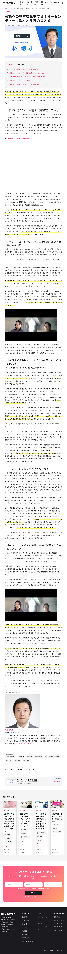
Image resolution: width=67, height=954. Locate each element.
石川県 (26, 760)
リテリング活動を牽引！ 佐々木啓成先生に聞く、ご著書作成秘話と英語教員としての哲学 (41, 821)
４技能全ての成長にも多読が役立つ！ (21, 80)
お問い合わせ (58, 927)
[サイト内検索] (62, 3)
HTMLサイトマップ (61, 950)
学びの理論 (29, 3)
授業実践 (22, 3)
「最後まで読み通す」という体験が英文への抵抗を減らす (27, 77)
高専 (17, 760)
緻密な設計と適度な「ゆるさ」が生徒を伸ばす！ (57, 817)
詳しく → (57, 782)
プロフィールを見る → (26, 744)
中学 (21, 757)
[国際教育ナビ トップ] (10, 3)
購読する (33, 893)
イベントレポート (27, 941)
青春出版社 (11, 757)
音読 (9, 760)
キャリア (24, 927)
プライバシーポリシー (48, 950)
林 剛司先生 (9, 730)
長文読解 (38, 757)
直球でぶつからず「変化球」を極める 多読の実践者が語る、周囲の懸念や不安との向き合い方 (9, 822)
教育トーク (25, 934)
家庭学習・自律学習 (52, 757)
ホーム (6, 8)
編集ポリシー (58, 917)
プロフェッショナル (54, 3)
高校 (29, 757)
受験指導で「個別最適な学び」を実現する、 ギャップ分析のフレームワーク (25, 820)
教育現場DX (25, 938)
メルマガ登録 (58, 930)
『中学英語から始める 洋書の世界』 (19, 138)
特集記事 (24, 931)
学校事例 (36, 3)
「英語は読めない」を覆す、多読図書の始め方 (24, 69)
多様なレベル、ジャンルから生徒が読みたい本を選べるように (28, 73)
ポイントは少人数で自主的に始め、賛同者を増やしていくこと (28, 84)
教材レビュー (43, 3)
